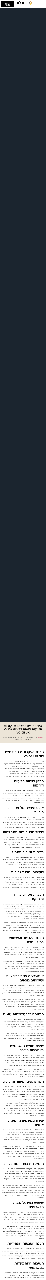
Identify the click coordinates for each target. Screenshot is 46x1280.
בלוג (34, 737)
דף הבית (40, 737)
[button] (40, 3)
